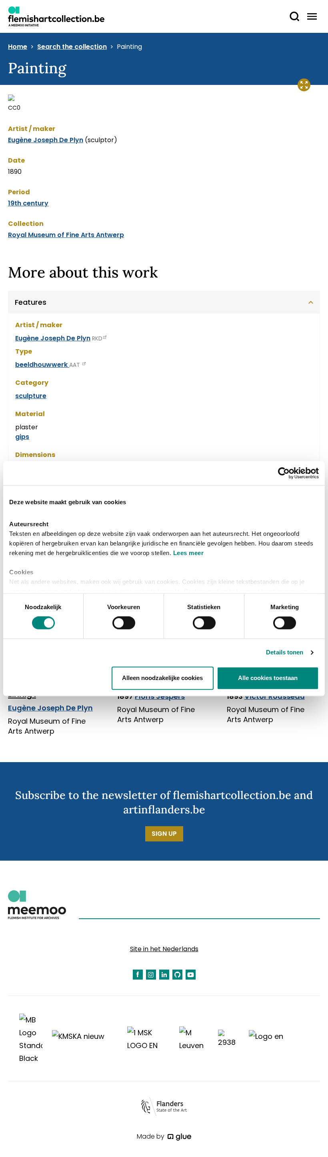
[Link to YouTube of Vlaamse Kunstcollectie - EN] (191, 975)
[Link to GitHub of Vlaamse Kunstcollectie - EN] (177, 975)
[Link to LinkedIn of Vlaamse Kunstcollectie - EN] (164, 975)
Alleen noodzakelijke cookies (162, 677)
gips (22, 436)
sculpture (30, 395)
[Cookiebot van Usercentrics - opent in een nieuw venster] (284, 473)
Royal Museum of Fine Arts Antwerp (66, 234)
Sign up (164, 833)
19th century (28, 203)
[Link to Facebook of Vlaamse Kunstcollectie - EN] (138, 975)
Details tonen (284, 652)
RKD (97, 338)
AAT (75, 365)
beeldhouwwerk (42, 364)
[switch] (123, 623)
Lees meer (188, 552)
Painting (129, 46)
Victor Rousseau (274, 696)
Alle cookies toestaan (268, 677)
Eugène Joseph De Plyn (45, 140)
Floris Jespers (160, 696)
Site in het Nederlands (164, 949)
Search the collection (72, 46)
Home (17, 46)
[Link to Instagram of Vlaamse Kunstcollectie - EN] (151, 975)
